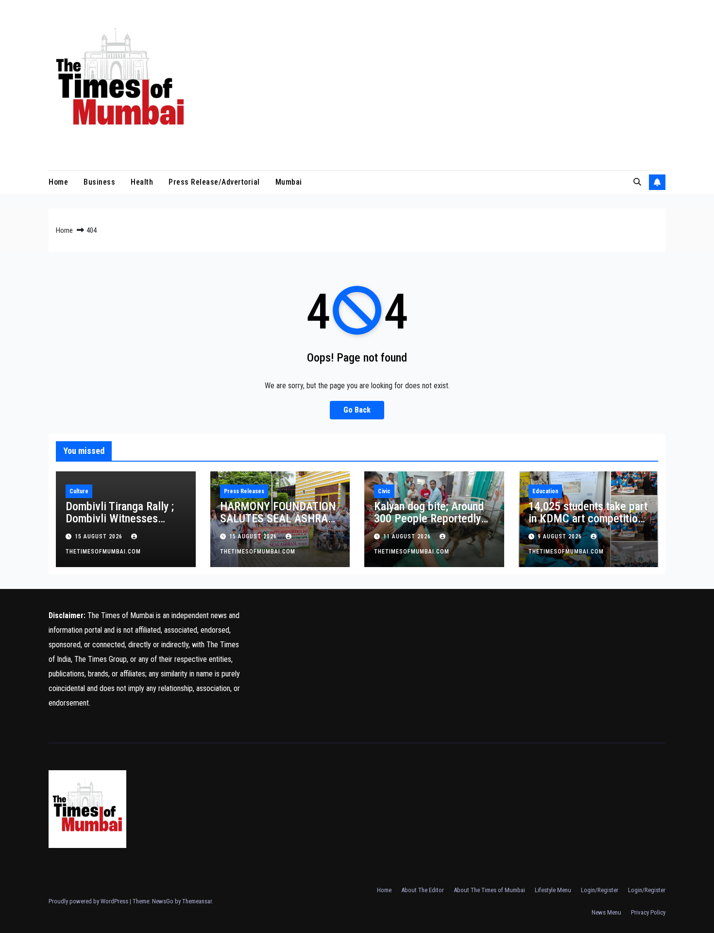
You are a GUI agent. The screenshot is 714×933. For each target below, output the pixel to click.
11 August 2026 (408, 536)
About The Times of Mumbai (489, 890)
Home (58, 182)
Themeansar (197, 901)
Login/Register (599, 890)
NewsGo (162, 901)
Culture (78, 491)
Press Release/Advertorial (214, 182)
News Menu (606, 912)
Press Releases (244, 491)
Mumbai (288, 182)
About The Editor (422, 890)
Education (545, 491)
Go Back (357, 410)
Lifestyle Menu (553, 890)
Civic (384, 491)
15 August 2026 (99, 536)
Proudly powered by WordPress (89, 901)
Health (142, 182)
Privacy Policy (648, 912)
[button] (637, 182)
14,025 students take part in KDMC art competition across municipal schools (587, 518)
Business (99, 182)
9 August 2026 (561, 536)
